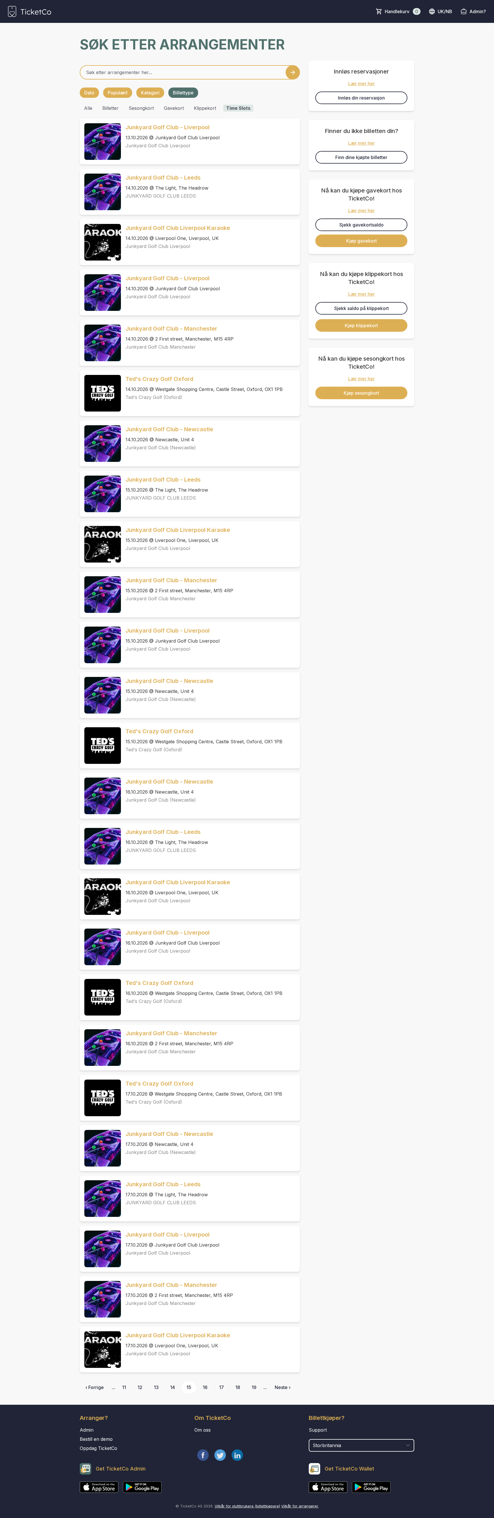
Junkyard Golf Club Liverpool (158, 145)
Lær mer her (361, 83)
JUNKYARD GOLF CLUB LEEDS (161, 196)
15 (188, 1387)
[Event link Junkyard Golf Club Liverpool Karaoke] (100, 242)
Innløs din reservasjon (361, 98)
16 (205, 1387)
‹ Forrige (94, 1387)
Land (314, 1436)
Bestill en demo (96, 1439)
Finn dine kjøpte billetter (361, 157)
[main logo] (29, 11)
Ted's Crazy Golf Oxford (159, 378)
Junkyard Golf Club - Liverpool (168, 127)
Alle (88, 108)
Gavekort (174, 108)
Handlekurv (401, 11)
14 (172, 1387)
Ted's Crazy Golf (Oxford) (154, 397)
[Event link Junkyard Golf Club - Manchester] (100, 343)
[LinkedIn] (237, 1455)
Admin (86, 1430)
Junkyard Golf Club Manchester (161, 347)
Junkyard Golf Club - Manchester (171, 328)
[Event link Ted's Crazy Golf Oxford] (100, 393)
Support (318, 1430)
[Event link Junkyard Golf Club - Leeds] (100, 192)
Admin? (477, 11)
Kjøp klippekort (361, 325)
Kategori (150, 93)
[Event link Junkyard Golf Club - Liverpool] (100, 141)
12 (140, 1387)
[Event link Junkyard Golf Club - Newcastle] (100, 443)
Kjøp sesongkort (361, 393)
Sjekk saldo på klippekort (361, 308)
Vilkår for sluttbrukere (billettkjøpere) (247, 1506)
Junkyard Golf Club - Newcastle (169, 429)
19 (254, 1387)
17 (221, 1387)
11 (124, 1387)
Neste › (282, 1387)
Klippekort (205, 108)
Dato (89, 93)
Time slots (238, 108)
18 (237, 1387)
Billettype (183, 93)
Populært (118, 93)
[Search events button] (293, 72)
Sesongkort (141, 108)
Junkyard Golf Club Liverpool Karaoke (178, 227)
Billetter (110, 108)
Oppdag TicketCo (98, 1448)
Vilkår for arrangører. (300, 1506)
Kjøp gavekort (361, 241)
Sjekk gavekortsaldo (361, 225)
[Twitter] (220, 1455)
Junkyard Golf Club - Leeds (163, 177)
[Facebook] (203, 1455)
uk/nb (445, 11)
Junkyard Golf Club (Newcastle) (161, 447)
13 (156, 1387)
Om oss (202, 1430)
